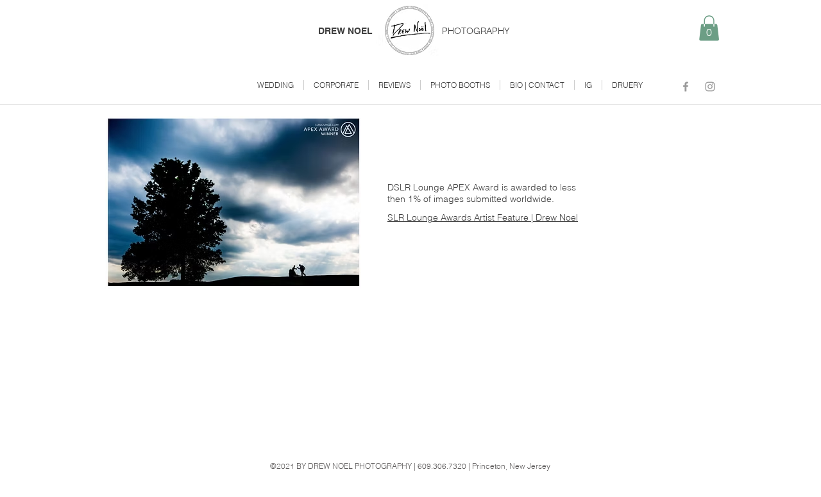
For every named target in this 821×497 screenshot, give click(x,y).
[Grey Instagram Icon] (710, 86)
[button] (709, 27)
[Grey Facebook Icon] (685, 86)
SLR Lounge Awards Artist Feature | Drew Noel (482, 217)
